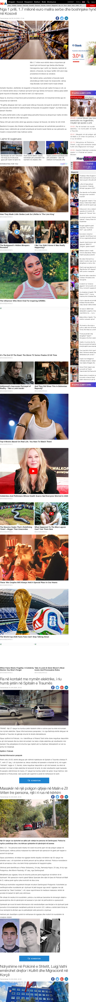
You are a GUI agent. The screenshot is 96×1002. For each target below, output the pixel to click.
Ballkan (37, 2)
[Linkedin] (66, 19)
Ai (62, 5)
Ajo (59, 5)
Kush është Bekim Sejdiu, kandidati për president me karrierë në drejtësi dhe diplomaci (34, 159)
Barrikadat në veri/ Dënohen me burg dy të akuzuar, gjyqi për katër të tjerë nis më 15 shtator (11, 159)
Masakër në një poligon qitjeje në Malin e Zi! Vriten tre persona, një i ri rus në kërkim (34, 790)
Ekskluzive (51, 2)
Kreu (9, 5)
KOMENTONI (35, 780)
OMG (77, 5)
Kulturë (48, 5)
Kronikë (31, 5)
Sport (69, 5)
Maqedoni (28, 2)
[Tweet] (62, 19)
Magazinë (55, 5)
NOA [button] (78, 2)
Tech (65, 5)
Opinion (19, 5)
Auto (73, 5)
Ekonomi (37, 5)
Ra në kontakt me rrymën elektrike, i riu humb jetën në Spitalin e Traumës (31, 681)
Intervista (25, 5)
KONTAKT (71, 2)
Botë (44, 2)
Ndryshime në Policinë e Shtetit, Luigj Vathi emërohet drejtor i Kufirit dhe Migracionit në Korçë (34, 970)
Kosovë (20, 2)
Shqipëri (11, 2)
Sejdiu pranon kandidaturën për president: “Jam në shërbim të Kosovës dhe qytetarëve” (57, 159)
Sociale (43, 5)
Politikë (14, 5)
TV (80, 5)
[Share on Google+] (62, 689)
